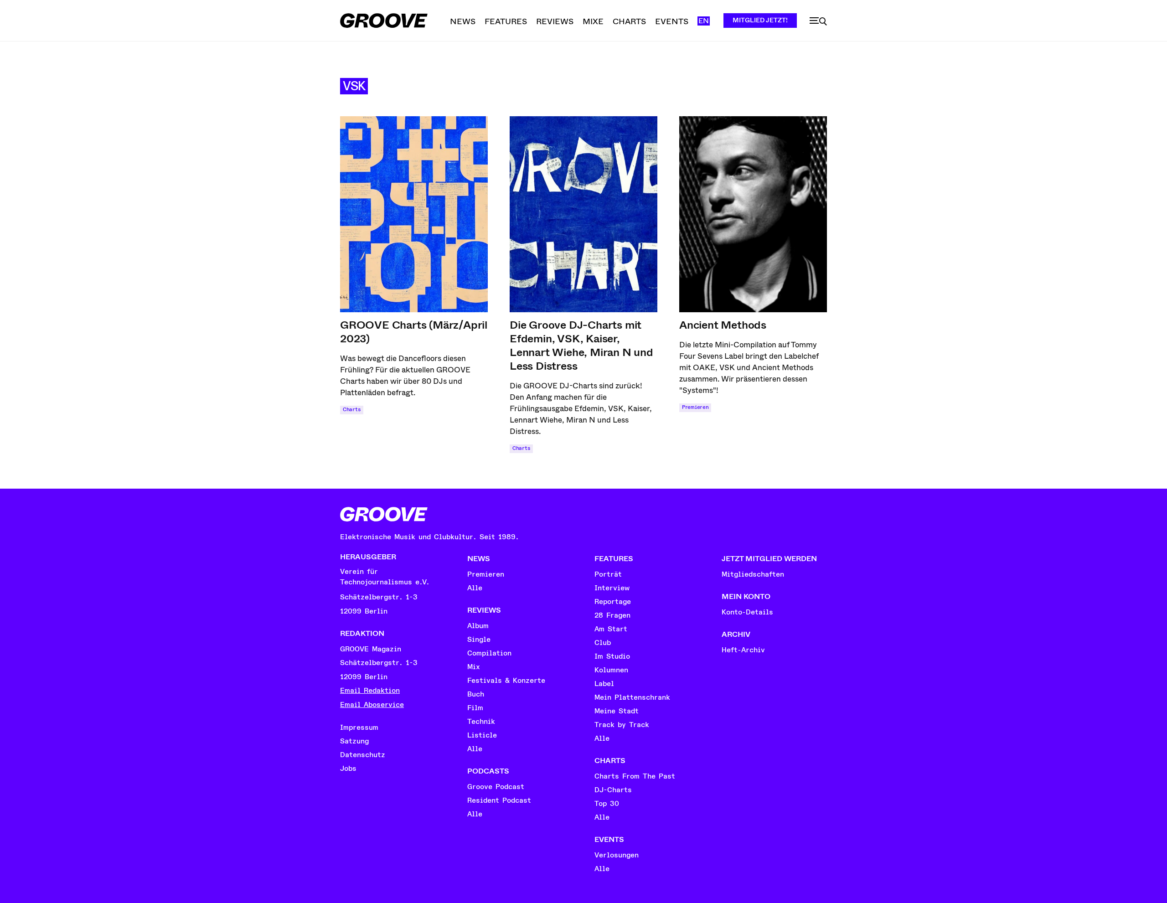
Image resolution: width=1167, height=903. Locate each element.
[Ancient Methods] (753, 214)
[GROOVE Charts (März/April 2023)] (414, 214)
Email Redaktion (370, 690)
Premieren (695, 407)
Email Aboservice (372, 704)
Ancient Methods (722, 325)
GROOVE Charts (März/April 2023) (413, 331)
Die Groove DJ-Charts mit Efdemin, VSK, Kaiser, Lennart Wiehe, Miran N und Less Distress (581, 345)
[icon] (818, 21)
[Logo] (384, 20)
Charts (352, 409)
